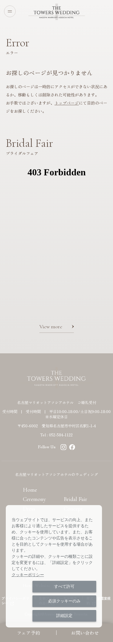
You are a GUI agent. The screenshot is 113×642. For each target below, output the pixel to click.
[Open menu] (10, 11)
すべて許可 (64, 586)
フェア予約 (28, 632)
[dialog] (54, 566)
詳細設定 (64, 615)
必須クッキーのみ (64, 601)
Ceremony (34, 499)
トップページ (66, 103)
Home (30, 489)
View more (50, 326)
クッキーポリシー (28, 574)
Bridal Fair (75, 499)
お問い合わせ (85, 632)
